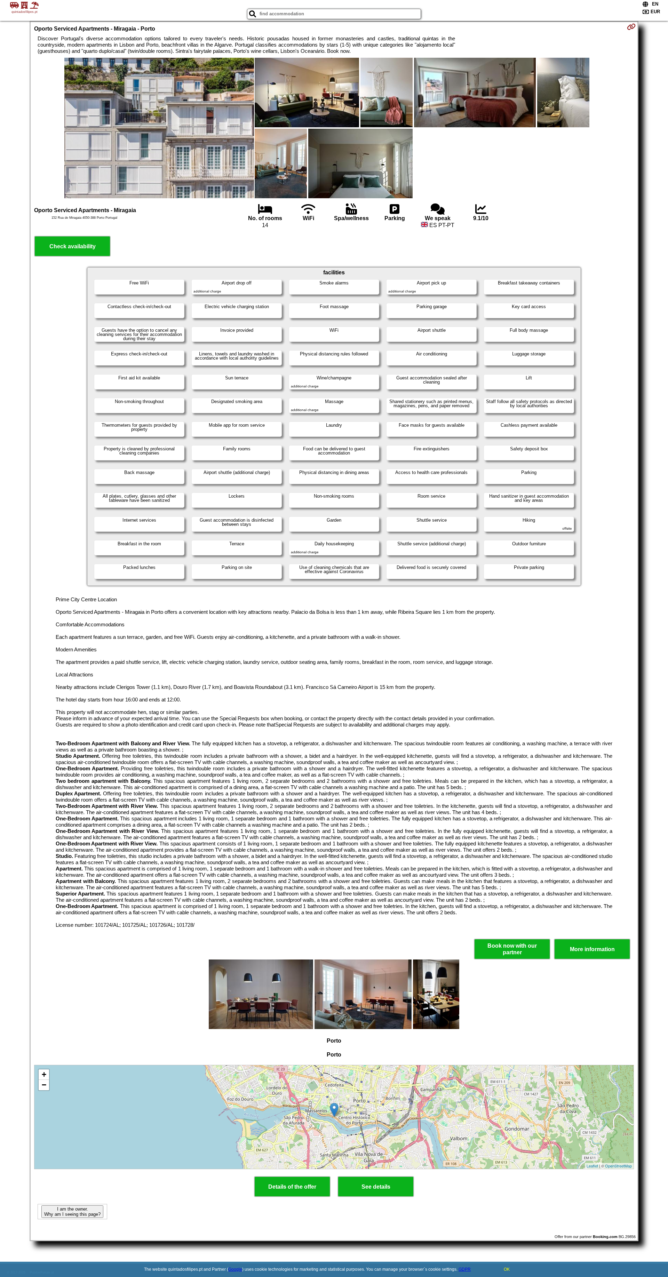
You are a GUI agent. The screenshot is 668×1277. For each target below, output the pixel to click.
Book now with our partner (512, 949)
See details (375, 1187)
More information (592, 949)
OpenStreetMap (618, 1165)
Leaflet (592, 1165)
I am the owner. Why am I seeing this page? (72, 1211)
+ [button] (44, 1074)
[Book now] (631, 27)
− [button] (44, 1085)
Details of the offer (292, 1187)
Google (235, 1269)
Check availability (72, 246)
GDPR (465, 1269)
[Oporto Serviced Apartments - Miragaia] (159, 129)
